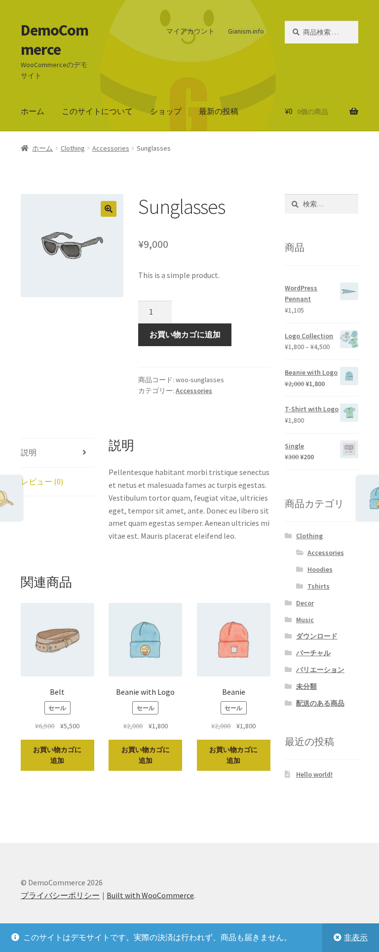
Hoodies (320, 569)
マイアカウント (190, 31)
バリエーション (320, 669)
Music (305, 619)
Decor (305, 602)
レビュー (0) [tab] (42, 481)
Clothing (73, 148)
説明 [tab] (29, 452)
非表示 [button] (356, 937)
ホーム (32, 111)
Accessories (110, 148)
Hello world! (314, 774)
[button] (108, 209)
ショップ (166, 111)
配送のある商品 (320, 703)
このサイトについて (97, 111)
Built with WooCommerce (150, 895)
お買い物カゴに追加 (185, 334)
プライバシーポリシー (60, 895)
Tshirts (318, 586)
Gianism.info (246, 31)
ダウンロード (317, 636)
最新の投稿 (218, 111)
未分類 (306, 686)
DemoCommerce (54, 39)
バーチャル (313, 652)
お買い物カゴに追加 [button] (57, 755)
